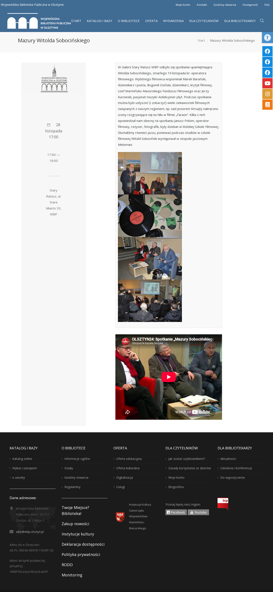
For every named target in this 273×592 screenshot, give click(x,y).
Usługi (120, 487)
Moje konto (183, 5)
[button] (267, 37)
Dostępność (250, 5)
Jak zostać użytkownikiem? (186, 459)
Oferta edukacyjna (129, 459)
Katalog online (22, 459)
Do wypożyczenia (232, 477)
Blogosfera (176, 487)
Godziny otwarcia (224, 5)
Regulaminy (72, 487)
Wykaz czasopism (24, 468)
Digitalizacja (124, 477)
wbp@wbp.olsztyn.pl (30, 532)
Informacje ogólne (77, 459)
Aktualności (228, 459)
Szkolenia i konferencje (236, 468)
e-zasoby (18, 477)
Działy (68, 468)
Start (201, 40)
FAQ (267, 5)
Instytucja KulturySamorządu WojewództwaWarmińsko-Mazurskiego (140, 516)
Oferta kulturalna (127, 468)
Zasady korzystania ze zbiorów (189, 468)
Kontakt (202, 5)
